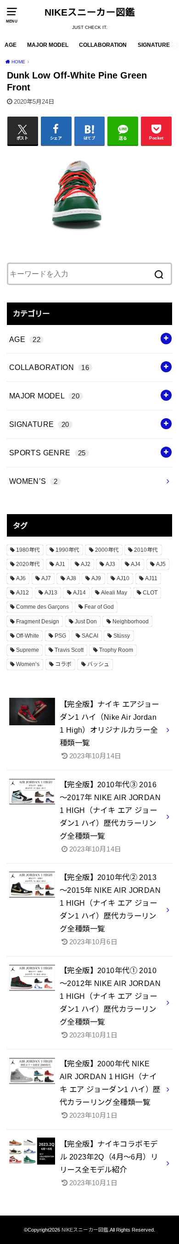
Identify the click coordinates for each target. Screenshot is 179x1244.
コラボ (63, 664)
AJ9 (96, 578)
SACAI (90, 636)
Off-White (27, 636)
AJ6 (21, 578)
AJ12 (22, 592)
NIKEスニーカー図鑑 (90, 12)
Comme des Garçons (42, 607)
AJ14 (79, 592)
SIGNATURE (154, 45)
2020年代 (28, 564)
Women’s (27, 664)
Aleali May (114, 592)
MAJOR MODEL (47, 45)
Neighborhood (130, 621)
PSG (60, 636)
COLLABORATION (103, 45)
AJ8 (71, 578)
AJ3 (110, 564)
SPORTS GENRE (47, 452)
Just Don (86, 621)
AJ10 (123, 578)
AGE (11, 45)
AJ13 (51, 592)
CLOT (150, 592)
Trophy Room (116, 650)
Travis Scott (69, 650)
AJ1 (60, 564)
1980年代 (28, 550)
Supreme (27, 650)
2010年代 (146, 550)
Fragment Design (37, 621)
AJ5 (161, 564)
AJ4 (135, 564)
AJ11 (151, 578)
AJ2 (85, 564)
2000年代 (107, 550)
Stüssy (121, 636)
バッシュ (98, 664)
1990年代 (67, 550)
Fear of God (99, 607)
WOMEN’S (33, 481)
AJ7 (46, 578)
